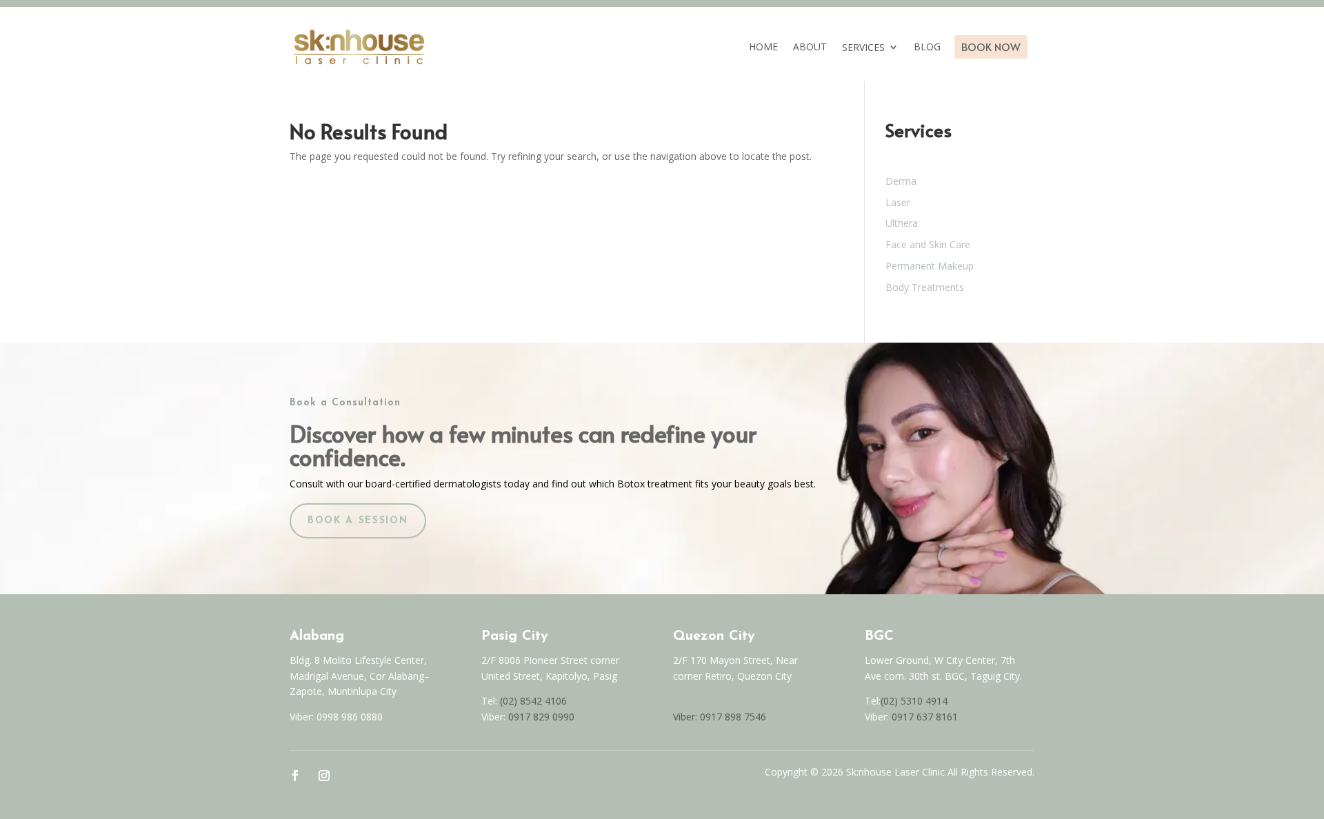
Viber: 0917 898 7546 (719, 716)
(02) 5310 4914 (914, 700)
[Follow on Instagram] (324, 776)
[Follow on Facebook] (295, 776)
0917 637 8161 (925, 716)
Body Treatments (924, 287)
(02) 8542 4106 (533, 700)
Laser (897, 202)
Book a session (358, 521)
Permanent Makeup (929, 265)
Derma (900, 181)
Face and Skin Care (927, 244)
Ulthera (901, 223)
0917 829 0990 (539, 716)
